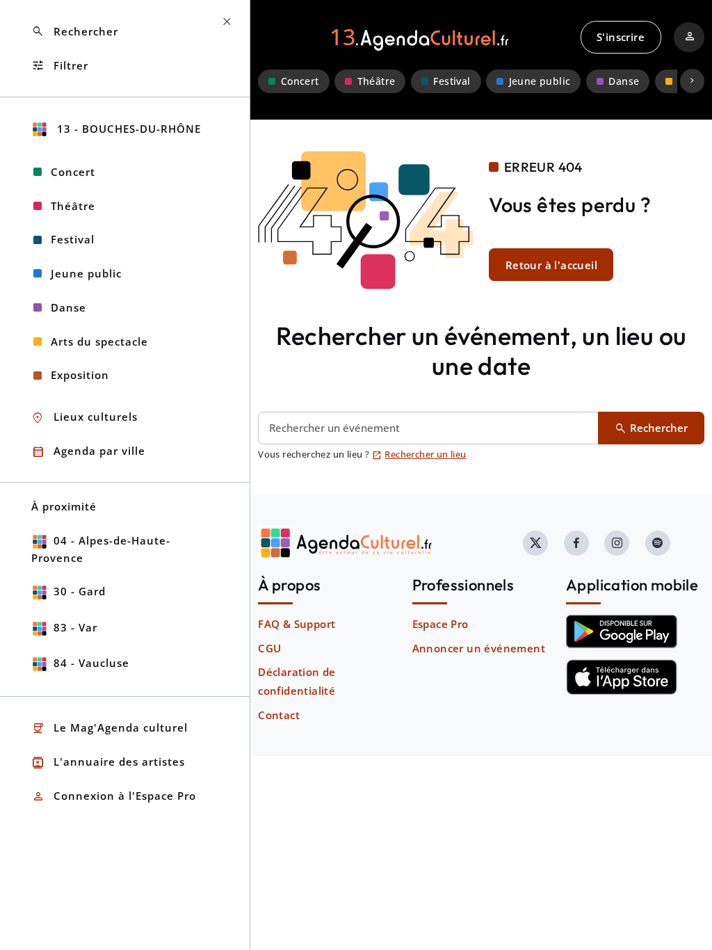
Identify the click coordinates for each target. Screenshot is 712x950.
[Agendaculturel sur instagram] (616, 543)
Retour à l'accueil (551, 265)
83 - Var (75, 627)
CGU (269, 648)
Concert (300, 81)
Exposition (80, 375)
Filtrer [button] (59, 66)
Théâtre (376, 81)
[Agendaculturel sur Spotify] (657, 543)
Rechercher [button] (74, 32)
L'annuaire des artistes (108, 763)
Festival (451, 81)
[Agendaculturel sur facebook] (576, 543)
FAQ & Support (296, 624)
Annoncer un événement (478, 648)
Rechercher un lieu (419, 454)
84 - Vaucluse (91, 663)
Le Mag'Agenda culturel (109, 728)
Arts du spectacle (99, 341)
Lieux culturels (84, 418)
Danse (623, 81)
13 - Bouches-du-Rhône (127, 129)
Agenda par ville (88, 452)
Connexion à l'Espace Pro (113, 797)
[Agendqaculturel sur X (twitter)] (535, 543)
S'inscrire (621, 37)
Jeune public (540, 81)
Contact (279, 715)
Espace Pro (440, 624)
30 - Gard (80, 591)
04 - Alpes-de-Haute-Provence (100, 549)
